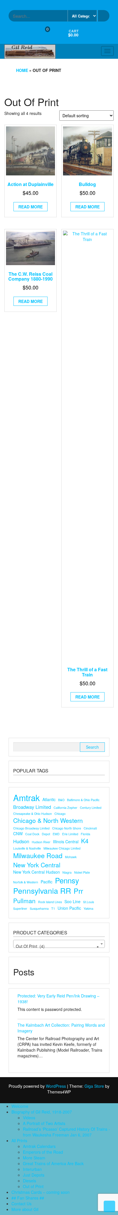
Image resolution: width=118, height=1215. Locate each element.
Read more (30, 207)
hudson (21, 841)
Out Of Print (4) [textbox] (57, 946)
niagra (67, 872)
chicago (60, 813)
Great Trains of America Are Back (53, 1163)
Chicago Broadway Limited (31, 828)
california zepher (65, 807)
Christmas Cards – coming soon (40, 1192)
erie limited (70, 834)
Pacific (46, 882)
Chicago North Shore (66, 828)
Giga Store (94, 1086)
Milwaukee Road (37, 855)
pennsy (67, 880)
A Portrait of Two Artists (44, 1123)
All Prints (19, 1140)
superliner (20, 908)
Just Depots (33, 1175)
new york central (36, 864)
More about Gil (24, 1209)
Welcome (19, 1106)
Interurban (32, 1169)
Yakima (88, 908)
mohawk (70, 857)
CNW (18, 833)
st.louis (88, 902)
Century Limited (90, 807)
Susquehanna (39, 908)
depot (46, 834)
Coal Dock (32, 834)
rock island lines (50, 902)
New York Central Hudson (36, 872)
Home (22, 70)
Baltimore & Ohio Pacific (83, 800)
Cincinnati (90, 828)
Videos (29, 1117)
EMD (56, 834)
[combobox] (59, 944)
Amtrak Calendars (39, 1146)
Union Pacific (69, 908)
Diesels (29, 1180)
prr (78, 891)
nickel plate (82, 872)
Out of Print (33, 1186)
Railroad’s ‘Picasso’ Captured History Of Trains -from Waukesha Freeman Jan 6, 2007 (66, 1132)
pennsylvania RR (42, 890)
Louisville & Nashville (27, 848)
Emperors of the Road (43, 1152)
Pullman (24, 900)
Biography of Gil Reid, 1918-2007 (41, 1112)
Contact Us (21, 1203)
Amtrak (26, 797)
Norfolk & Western (25, 882)
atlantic (49, 799)
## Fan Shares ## (27, 1198)
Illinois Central (65, 841)
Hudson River (41, 842)
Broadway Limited (32, 807)
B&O (61, 800)
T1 (53, 908)
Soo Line (72, 901)
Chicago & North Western (48, 820)
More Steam (34, 1158)
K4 (84, 840)
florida (85, 834)
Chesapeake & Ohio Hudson (32, 813)
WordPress (56, 1086)
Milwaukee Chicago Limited (62, 848)
